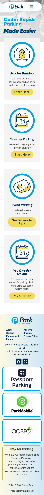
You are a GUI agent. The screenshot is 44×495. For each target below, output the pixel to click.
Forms (9, 339)
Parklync (27, 330)
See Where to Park (22, 222)
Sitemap (27, 333)
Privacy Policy (30, 336)
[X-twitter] (25, 361)
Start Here (22, 92)
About (9, 330)
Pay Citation (22, 296)
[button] (32, 7)
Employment (12, 336)
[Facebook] (18, 361)
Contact (10, 333)
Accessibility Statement (22, 491)
